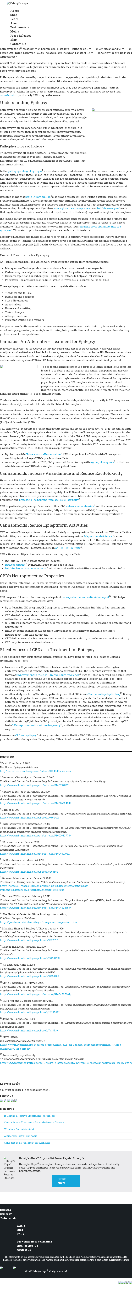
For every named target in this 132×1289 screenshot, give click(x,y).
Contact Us (18, 44)
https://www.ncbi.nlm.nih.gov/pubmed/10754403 (29, 817)
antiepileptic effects (67, 548)
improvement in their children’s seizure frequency (47, 675)
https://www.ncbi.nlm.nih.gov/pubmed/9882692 (29, 940)
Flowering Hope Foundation (34, 1241)
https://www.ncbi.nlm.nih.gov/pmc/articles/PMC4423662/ (35, 907)
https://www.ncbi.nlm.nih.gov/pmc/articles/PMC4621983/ (35, 853)
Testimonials (8, 1218)
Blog (20, 1229)
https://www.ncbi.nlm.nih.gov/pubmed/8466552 (29, 871)
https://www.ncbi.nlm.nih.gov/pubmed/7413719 (29, 1030)
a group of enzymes (102, 462)
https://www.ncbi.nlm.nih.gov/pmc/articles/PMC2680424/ (35, 803)
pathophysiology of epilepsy (25, 171)
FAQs (20, 1234)
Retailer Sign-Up (27, 1245)
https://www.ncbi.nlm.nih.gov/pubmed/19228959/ (30, 958)
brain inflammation (38, 196)
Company (6, 1214)
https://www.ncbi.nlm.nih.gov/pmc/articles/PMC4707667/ (35, 994)
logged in (20, 1089)
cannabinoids (8, 95)
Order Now (63, 1181)
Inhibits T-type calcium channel (25, 568)
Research (5, 1209)
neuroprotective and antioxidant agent (85, 597)
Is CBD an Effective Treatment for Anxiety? (30, 1115)
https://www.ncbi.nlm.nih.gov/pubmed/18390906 (29, 976)
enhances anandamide (80, 506)
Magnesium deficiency (98, 536)
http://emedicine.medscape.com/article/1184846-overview (35, 771)
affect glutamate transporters (72, 208)
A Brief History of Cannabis (20, 1136)
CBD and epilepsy (25, 735)
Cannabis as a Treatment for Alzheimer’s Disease (34, 1122)
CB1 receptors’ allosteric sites (43, 454)
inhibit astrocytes (108, 208)
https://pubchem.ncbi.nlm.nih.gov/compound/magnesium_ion (38, 922)
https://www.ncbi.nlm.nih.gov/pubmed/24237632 (30, 1012)
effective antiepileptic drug (103, 694)
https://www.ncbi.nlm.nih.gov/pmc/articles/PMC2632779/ (35, 835)
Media (21, 1225)
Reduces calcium (15, 564)
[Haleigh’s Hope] (17, 3)
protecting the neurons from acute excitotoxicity (49, 499)
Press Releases (20, 35)
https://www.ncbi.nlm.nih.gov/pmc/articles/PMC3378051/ (35, 785)
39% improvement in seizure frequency (36, 725)
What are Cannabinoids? (19, 1129)
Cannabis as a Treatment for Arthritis (27, 1142)
